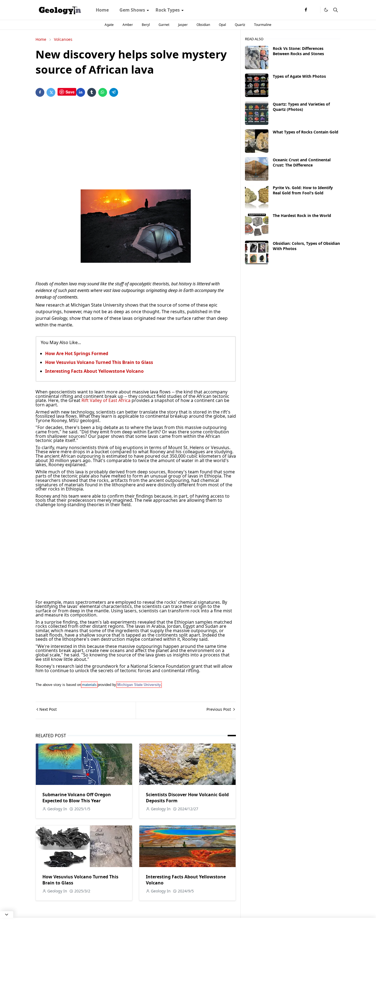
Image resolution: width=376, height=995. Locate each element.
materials (89, 685)
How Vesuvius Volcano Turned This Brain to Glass (99, 362)
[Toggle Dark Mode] (326, 9)
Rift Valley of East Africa (106, 400)
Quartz (240, 24)
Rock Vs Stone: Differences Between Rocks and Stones (298, 51)
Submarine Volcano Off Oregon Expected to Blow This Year (76, 798)
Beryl (146, 24)
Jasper (183, 24)
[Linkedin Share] (80, 92)
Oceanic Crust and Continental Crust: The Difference (302, 162)
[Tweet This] (51, 92)
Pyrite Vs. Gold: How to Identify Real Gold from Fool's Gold (303, 190)
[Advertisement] (136, 144)
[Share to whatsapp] (102, 92)
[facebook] (305, 10)
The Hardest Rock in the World (302, 215)
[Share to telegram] (113, 92)
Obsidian (203, 24)
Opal (222, 24)
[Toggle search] (335, 10)
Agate (109, 24)
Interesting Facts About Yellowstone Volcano (94, 371)
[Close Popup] (6, 914)
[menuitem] (102, 10)
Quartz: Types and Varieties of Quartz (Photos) (301, 106)
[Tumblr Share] (91, 92)
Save (70, 92)
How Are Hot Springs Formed (76, 353)
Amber (127, 24)
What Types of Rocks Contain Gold (305, 132)
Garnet (164, 24)
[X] (314, 10)
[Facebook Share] (40, 92)
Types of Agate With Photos (299, 76)
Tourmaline (262, 24)
